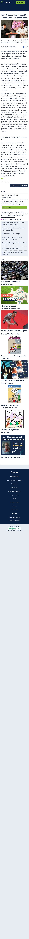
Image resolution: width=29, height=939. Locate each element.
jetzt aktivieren (8, 207)
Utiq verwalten (14, 495)
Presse (14, 506)
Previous (2, 28)
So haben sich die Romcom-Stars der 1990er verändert (13, 229)
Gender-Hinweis (14, 502)
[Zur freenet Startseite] (6, 2)
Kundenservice (14, 476)
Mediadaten (14, 509)
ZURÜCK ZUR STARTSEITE (19, 185)
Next (26, 28)
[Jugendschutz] (14, 528)
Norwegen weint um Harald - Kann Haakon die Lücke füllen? (13, 224)
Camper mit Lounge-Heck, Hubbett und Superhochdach (14, 244)
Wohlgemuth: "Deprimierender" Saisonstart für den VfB (12, 238)
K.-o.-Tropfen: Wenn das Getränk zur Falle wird (13, 253)
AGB (14, 498)
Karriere (14, 513)
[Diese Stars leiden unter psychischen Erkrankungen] (14, 29)
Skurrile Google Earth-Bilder (11, 248)
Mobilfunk (20, 2)
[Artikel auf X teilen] (27, 46)
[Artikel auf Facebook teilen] (24, 46)
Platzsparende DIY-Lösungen (11, 234)
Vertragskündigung (14, 517)
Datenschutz (14, 487)
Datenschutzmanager (14, 491)
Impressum (14, 484)
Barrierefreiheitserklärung (14, 480)
